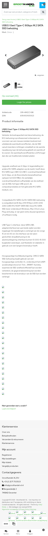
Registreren (7, 455)
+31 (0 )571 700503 (12, 481)
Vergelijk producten (10, 466)
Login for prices (24, 102)
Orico (9, 32)
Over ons (6, 432)
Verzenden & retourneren (12, 439)
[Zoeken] (43, 12)
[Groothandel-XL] (24, 5)
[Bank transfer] (6, 525)
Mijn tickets (6, 462)
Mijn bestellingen (9, 458)
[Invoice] (13, 525)
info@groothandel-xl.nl (14, 485)
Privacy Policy (24, 509)
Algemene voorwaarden (10, 509)
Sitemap (33, 509)
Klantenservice (8, 443)
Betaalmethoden (9, 436)
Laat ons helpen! (9, 409)
